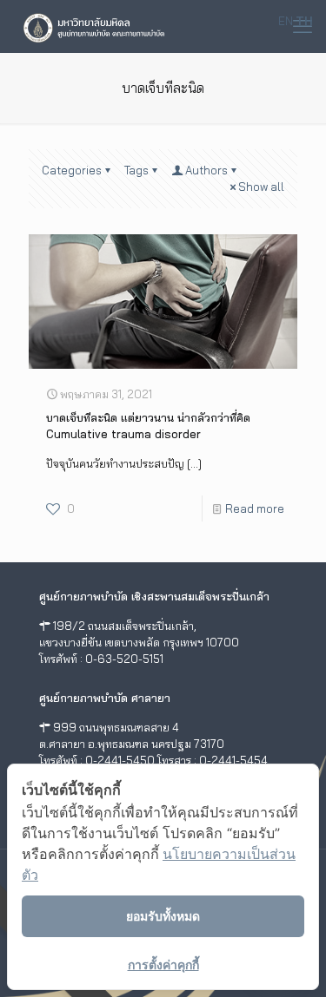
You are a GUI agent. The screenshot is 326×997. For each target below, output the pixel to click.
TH (304, 21)
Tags (136, 170)
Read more (254, 508)
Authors (206, 170)
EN (285, 21)
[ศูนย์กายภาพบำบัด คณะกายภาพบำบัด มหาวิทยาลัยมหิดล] (94, 26)
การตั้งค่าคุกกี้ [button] (163, 964)
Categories (72, 170)
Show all (261, 186)
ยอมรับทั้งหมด (163, 915)
